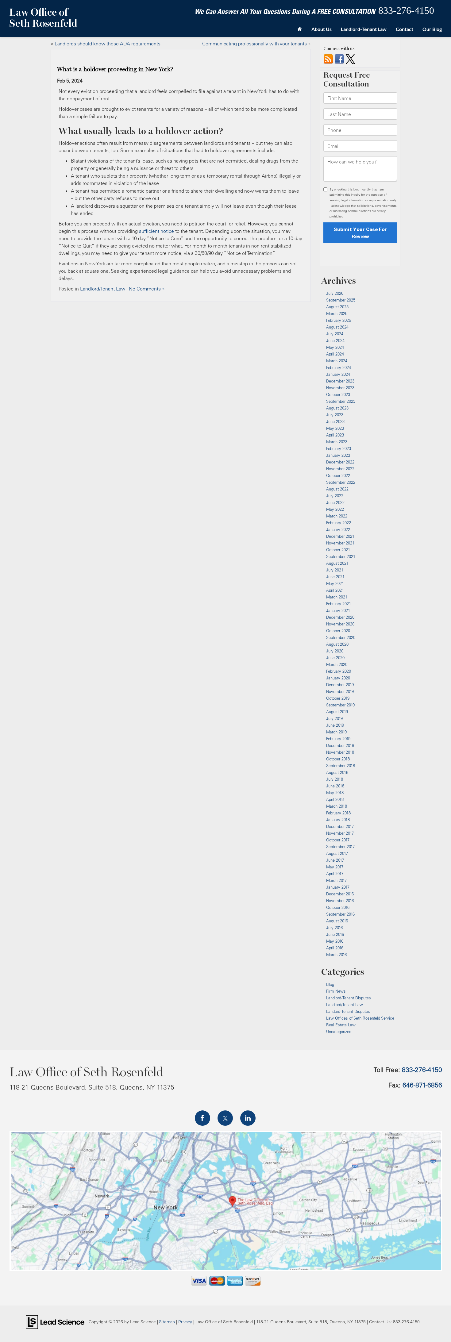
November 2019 (340, 691)
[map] (226, 1201)
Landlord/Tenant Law (102, 289)
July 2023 (334, 414)
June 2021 (335, 576)
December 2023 (340, 381)
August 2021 (337, 563)
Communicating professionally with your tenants (254, 43)
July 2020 (334, 650)
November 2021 (340, 542)
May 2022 (335, 509)
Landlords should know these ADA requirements (107, 43)
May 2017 (334, 866)
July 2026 (334, 293)
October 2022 (338, 475)
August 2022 (337, 488)
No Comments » (147, 289)
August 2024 (337, 327)
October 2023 (338, 394)
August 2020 (337, 644)
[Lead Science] (55, 1321)
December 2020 (340, 617)
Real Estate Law (341, 1024)
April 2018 (335, 799)
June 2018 (335, 785)
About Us (321, 29)
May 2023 (335, 428)
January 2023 (338, 455)
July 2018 (334, 779)
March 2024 (336, 360)
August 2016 (337, 920)
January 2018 (338, 819)
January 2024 (338, 374)
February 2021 (338, 603)
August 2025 (337, 306)
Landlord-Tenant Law (364, 29)
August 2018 (337, 772)
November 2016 (340, 900)
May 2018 (335, 792)
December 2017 (340, 826)
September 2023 (340, 401)
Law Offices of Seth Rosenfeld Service (360, 1018)
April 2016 (334, 947)
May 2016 (334, 941)
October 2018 (338, 758)
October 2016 (337, 907)
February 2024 (338, 367)
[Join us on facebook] (339, 58)
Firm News (336, 991)
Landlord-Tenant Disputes (348, 997)
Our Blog (432, 29)
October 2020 (338, 630)
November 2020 (340, 623)
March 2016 (336, 954)
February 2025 (338, 320)
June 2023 (335, 421)
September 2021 (340, 556)
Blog (330, 984)
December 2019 (340, 684)
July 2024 (334, 333)
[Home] (300, 29)
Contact (404, 29)
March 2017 (336, 880)
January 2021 (338, 610)
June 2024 (335, 340)
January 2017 (337, 887)
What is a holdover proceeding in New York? (115, 69)
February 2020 (338, 671)
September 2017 (340, 846)
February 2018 (338, 812)
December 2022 (340, 462)
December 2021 (340, 536)
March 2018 (336, 806)
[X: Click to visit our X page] (225, 1118)
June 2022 (335, 502)
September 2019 (340, 704)
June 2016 (335, 934)
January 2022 (338, 529)
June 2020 (335, 657)
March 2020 (336, 664)
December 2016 (340, 893)
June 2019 (335, 725)
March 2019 (336, 731)
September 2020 (340, 637)
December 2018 (340, 745)
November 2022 (340, 468)
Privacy (185, 1321)
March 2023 (336, 441)
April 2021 (335, 590)
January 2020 (338, 677)
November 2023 (340, 387)
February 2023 (338, 448)
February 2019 (338, 738)
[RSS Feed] (328, 58)
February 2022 (338, 522)
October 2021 (338, 549)
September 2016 (340, 914)
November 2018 (340, 752)
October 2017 (337, 839)
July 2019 (334, 718)
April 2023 (335, 435)
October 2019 (337, 698)
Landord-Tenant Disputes (348, 1011)
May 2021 (335, 583)
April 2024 (335, 354)
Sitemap (167, 1321)
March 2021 (336, 596)
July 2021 (334, 569)
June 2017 (335, 860)
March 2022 (336, 515)
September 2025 (340, 300)
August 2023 (337, 408)
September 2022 (340, 482)
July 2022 (334, 495)
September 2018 (340, 765)
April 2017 (334, 873)
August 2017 (337, 853)
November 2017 (340, 833)
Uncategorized (338, 1031)
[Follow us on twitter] (350, 58)
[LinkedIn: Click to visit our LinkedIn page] (248, 1118)
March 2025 (336, 313)
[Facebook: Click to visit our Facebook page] (202, 1118)
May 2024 (335, 347)
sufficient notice (156, 231)
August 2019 (337, 711)
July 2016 (334, 927)
